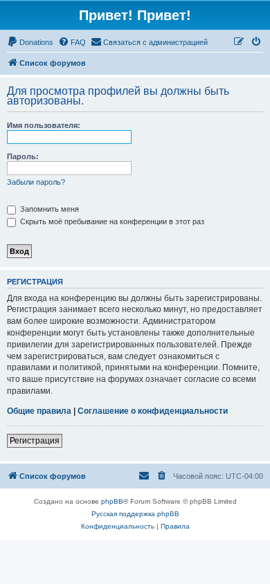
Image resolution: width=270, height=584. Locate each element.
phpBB (112, 501)
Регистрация (35, 441)
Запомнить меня (48, 209)
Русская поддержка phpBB (135, 514)
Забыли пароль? (36, 182)
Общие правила (39, 411)
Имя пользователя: (43, 125)
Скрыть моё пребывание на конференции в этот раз (111, 221)
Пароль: (23, 156)
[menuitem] (30, 42)
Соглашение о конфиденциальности (153, 411)
